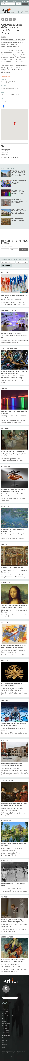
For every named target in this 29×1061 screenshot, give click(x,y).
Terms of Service (22, 1056)
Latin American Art (9, 310)
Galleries (5, 1040)
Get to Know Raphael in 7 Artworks (12, 539)
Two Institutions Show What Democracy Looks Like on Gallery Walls (14, 769)
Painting (5, 506)
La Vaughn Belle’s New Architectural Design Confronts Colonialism (13, 422)
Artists (4, 1042)
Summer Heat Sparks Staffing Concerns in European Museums (12, 764)
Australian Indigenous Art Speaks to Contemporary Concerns (13, 651)
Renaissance (6, 583)
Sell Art (4, 1047)
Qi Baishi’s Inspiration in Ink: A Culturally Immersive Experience (12, 460)
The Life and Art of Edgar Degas (12, 451)
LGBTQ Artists (7, 937)
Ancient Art (6, 661)
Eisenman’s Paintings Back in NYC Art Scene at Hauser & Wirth (13, 970)
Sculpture (5, 466)
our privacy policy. (5, 1054)
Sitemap (5, 1013)
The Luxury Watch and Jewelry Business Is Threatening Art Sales (12, 921)
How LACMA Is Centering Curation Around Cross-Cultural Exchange (12, 377)
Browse (4, 1038)
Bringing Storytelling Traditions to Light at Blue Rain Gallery (13, 490)
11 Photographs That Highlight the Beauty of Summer (13, 814)
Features (5, 1021)
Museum (4, 741)
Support (5, 1011)
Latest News (6, 1023)
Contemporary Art (9, 348)
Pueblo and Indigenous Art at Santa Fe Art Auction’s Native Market (13, 646)
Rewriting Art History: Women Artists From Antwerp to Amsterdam (14, 804)
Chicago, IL (5, 100)
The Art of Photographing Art (11, 888)
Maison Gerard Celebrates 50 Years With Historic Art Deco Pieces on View (13, 303)
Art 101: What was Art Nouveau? (12, 300)
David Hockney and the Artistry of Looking (18, 182)
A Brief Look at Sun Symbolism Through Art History (12, 684)
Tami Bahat (5, 155)
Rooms (4, 1045)
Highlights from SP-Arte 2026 (11, 333)
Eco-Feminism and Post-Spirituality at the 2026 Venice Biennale (14, 372)
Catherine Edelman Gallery (10, 157)
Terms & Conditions (9, 1016)
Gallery (4, 388)
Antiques (5, 272)
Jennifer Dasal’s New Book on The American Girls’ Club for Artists (13, 961)
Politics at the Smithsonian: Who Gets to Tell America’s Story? (18, 211)
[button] (2, 19)
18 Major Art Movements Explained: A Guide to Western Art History (14, 606)
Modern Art (6, 821)
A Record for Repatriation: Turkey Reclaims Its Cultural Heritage (12, 689)
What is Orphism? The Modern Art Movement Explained (12, 849)
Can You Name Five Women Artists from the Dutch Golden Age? (12, 809)
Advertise (5, 1033)
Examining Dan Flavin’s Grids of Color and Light (17, 191)
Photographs (5, 150)
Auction (4, 897)
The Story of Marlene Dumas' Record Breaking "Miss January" (13, 930)
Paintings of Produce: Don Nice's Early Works (19, 201)
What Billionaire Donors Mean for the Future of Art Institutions (18, 173)
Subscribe (24, 249)
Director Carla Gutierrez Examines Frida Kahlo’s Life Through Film (14, 341)
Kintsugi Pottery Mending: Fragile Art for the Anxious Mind (13, 455)
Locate (3, 106)
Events (4, 1026)
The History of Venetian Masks (17, 219)
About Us (5, 1009)
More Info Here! (5, 76)
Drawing (4, 701)
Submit (25, 4)
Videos (4, 1028)
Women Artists (7, 781)
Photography (7, 861)
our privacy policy (5, 1052)
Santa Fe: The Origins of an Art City (13, 655)
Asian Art (5, 428)
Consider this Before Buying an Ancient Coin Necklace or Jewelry (14, 694)
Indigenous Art (7, 623)
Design (4, 544)
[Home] (7, 10)
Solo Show (4, 152)
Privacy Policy (14, 1056)
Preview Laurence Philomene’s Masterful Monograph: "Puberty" (12, 965)
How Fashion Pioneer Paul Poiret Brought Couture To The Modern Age (13, 576)
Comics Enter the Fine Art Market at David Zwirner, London (14, 724)
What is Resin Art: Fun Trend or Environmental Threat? (11, 854)
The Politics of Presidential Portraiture (14, 891)
